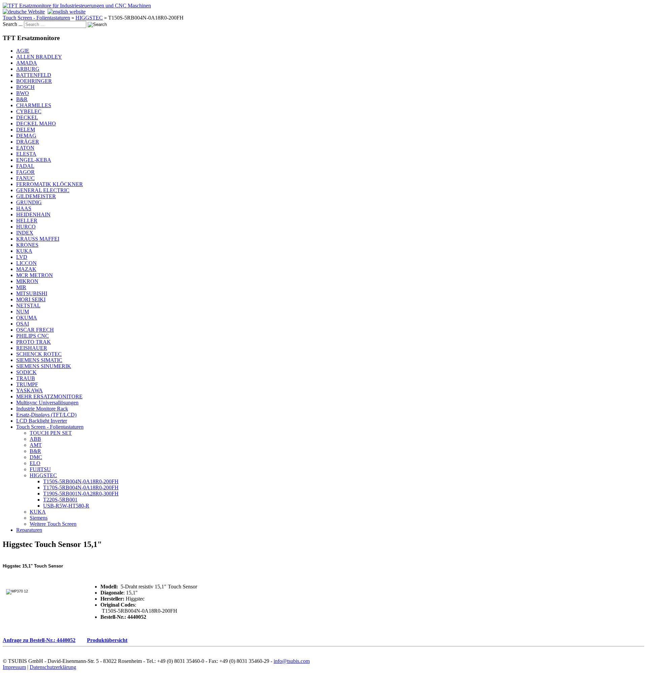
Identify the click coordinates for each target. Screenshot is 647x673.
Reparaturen (29, 530)
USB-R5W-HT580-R (66, 506)
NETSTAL (28, 305)
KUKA (24, 251)
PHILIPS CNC (32, 336)
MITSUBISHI (31, 293)
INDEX (24, 233)
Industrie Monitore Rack (42, 408)
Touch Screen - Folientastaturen (36, 18)
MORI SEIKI (30, 299)
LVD (21, 257)
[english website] (67, 11)
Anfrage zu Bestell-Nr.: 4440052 (39, 640)
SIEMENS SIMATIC (39, 360)
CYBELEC (28, 111)
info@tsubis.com (292, 661)
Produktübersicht (107, 640)
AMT (36, 445)
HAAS (23, 208)
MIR (21, 287)
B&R (22, 99)
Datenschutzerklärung (53, 667)
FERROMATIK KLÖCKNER (49, 184)
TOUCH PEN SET (51, 433)
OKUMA (26, 317)
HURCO (26, 227)
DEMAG (26, 136)
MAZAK (26, 269)
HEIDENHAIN (33, 214)
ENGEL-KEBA (33, 160)
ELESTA (26, 154)
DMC (36, 457)
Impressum (14, 667)
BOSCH (25, 87)
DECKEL (27, 117)
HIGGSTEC (89, 18)
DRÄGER (27, 142)
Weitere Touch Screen (53, 524)
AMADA (26, 63)
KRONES (27, 245)
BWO (22, 93)
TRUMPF (27, 384)
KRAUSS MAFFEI (37, 239)
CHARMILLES (33, 105)
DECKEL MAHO (36, 123)
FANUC (25, 178)
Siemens (39, 518)
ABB (35, 439)
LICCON (26, 263)
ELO (35, 463)
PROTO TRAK (33, 342)
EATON (25, 148)
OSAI (22, 324)
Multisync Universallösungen (47, 402)
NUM (22, 311)
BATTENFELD (33, 75)
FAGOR (25, 172)
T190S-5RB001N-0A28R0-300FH (81, 493)
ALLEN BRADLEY (39, 57)
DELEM (25, 129)
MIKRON (27, 281)
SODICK (26, 372)
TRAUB (25, 378)
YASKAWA (29, 390)
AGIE (22, 51)
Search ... (13, 24)
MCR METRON (34, 275)
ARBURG (27, 69)
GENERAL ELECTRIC (42, 190)
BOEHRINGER (34, 81)
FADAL (25, 166)
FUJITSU (40, 469)
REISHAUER (31, 348)
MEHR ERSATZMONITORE (49, 396)
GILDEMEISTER (36, 196)
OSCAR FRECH (35, 330)
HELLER (26, 220)
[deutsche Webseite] (24, 11)
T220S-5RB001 (60, 499)
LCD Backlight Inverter (41, 421)
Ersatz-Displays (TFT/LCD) (46, 415)
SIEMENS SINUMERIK (43, 366)
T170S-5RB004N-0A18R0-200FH (81, 487)
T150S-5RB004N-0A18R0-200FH (81, 481)
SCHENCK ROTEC (39, 354)
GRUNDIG (29, 202)
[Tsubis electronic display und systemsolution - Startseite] (77, 5)
